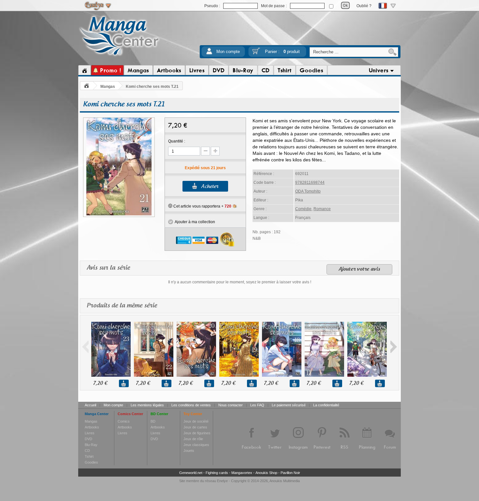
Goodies (91, 462)
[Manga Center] (119, 56)
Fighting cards (217, 473)
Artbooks (92, 427)
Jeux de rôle (193, 439)
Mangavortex (241, 473)
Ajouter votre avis (359, 269)
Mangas (107, 86)
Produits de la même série (122, 305)
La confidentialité (326, 405)
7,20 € (100, 383)
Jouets (188, 451)
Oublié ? (363, 6)
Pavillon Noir (290, 473)
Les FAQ (257, 405)
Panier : (282, 51)
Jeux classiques (196, 445)
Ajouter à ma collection (194, 222)
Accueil (90, 405)
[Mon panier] (256, 53)
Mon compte (228, 51)
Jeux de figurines (196, 433)
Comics (124, 421)
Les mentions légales (147, 405)
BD (153, 421)
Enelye (222, 481)
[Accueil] (84, 70)
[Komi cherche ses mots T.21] (119, 214)
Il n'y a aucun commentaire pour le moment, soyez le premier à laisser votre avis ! (239, 282)
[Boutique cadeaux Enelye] (170, 206)
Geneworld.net (190, 473)
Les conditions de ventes (191, 405)
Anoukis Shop (266, 473)
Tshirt (89, 456)
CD (87, 451)
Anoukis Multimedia (284, 481)
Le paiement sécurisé (289, 405)
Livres (89, 433)
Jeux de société (196, 421)
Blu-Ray (91, 445)
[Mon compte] (209, 53)
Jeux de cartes (195, 427)
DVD (88, 439)
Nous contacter (230, 405)
